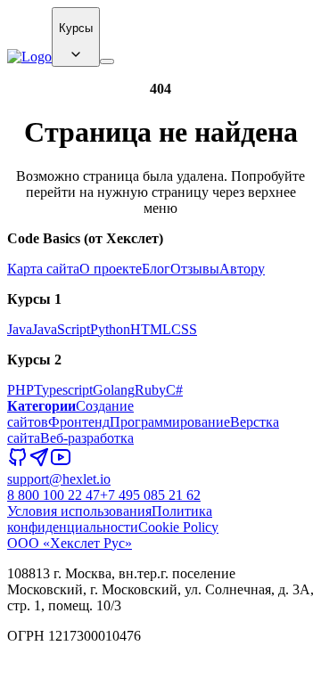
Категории (41, 405)
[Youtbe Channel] (60, 462)
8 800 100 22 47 (53, 495)
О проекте (110, 268)
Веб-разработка (87, 438)
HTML (150, 329)
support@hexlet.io (59, 479)
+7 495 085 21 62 (150, 495)
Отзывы (194, 268)
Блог (156, 268)
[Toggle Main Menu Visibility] (107, 61)
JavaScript (61, 329)
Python (110, 329)
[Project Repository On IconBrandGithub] (18, 462)
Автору (242, 268)
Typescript (63, 389)
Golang (114, 389)
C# (174, 389)
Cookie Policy (178, 527)
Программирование (170, 421)
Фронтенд (79, 421)
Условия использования (79, 511)
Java (19, 329)
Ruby (150, 389)
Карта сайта (43, 268)
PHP (20, 389)
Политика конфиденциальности (109, 519)
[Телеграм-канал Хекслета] (39, 462)
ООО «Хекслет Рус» (69, 543)
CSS (184, 329)
